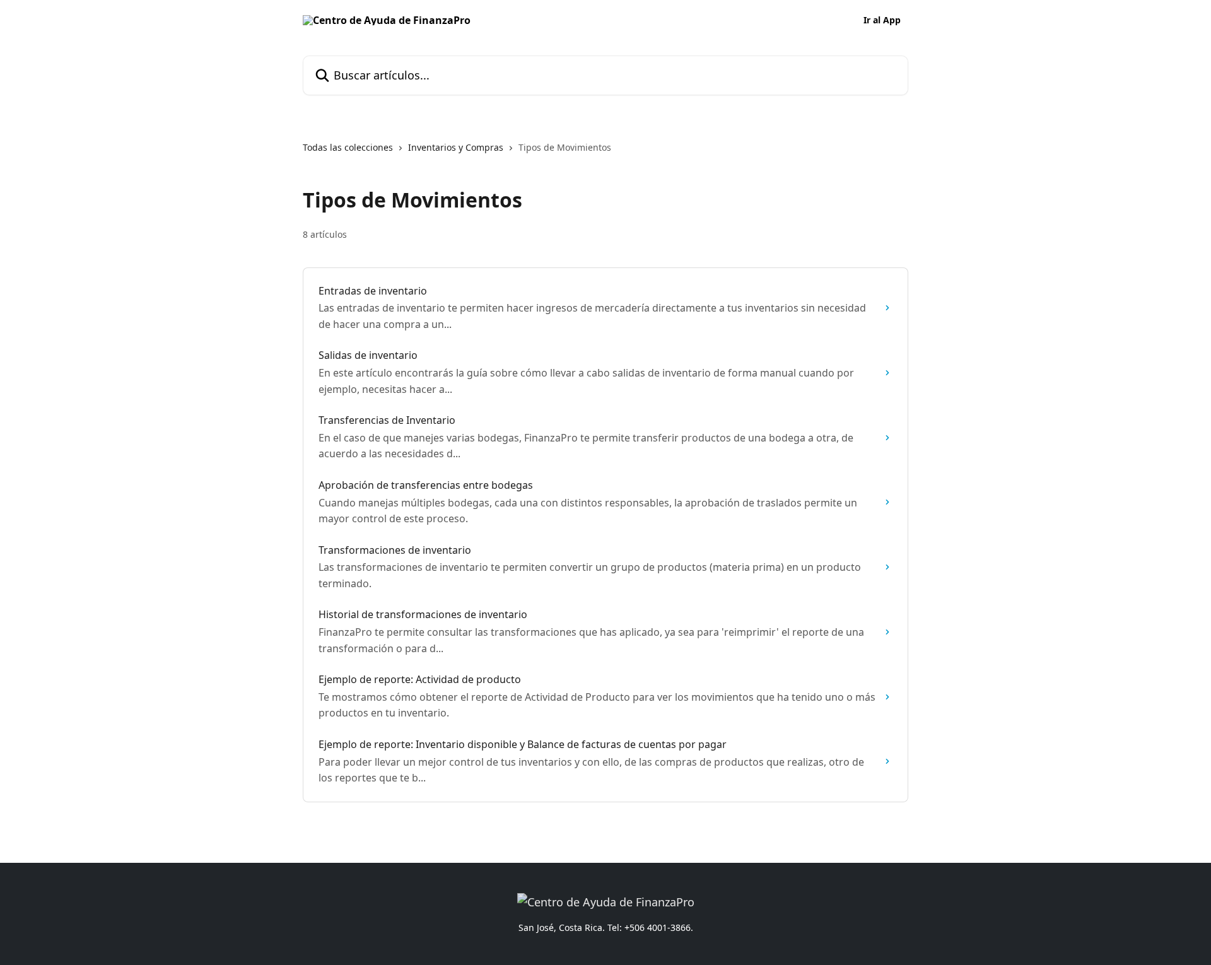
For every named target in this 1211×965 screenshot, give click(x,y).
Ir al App (882, 20)
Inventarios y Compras (455, 147)
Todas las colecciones (348, 147)
